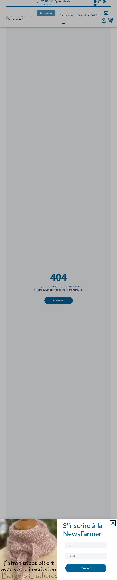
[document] (58, 290)
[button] (113, 523)
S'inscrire (86, 568)
